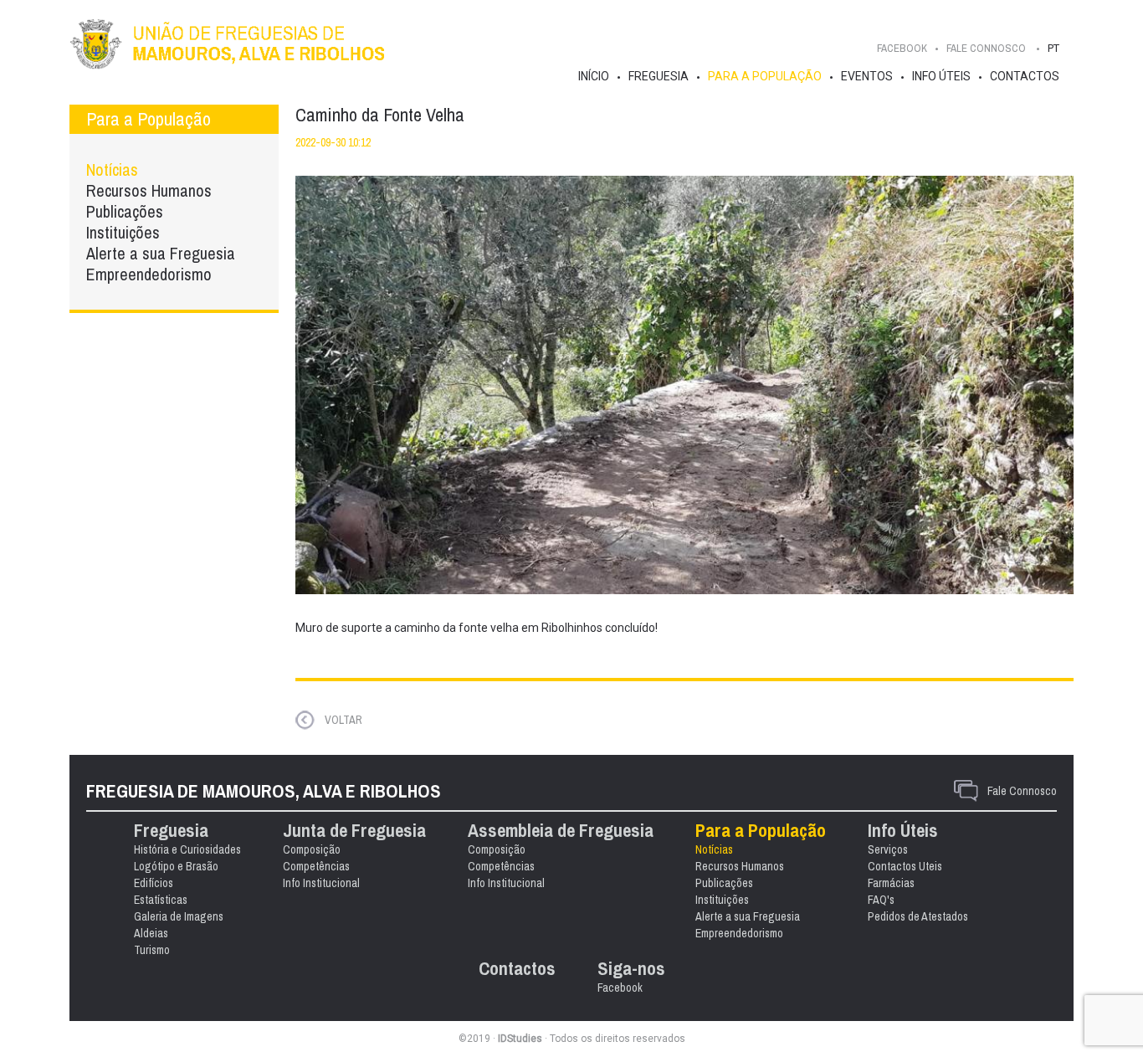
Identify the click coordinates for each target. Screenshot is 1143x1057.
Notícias (112, 169)
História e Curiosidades (187, 849)
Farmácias (891, 882)
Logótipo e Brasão (176, 866)
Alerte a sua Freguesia (160, 253)
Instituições (123, 232)
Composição (312, 849)
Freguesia (658, 76)
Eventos (867, 76)
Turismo (152, 949)
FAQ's (881, 899)
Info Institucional (321, 882)
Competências (316, 866)
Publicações (124, 211)
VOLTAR (343, 719)
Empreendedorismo (149, 274)
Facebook (902, 48)
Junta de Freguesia (354, 830)
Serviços (888, 849)
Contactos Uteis (905, 866)
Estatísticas (160, 899)
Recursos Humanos (149, 190)
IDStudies (520, 1038)
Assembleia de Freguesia (561, 830)
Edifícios (153, 882)
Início (593, 76)
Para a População (765, 76)
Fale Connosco (1022, 790)
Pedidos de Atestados (918, 916)
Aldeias (151, 933)
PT (1053, 48)
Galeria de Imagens (178, 916)
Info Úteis (941, 76)
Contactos (1024, 76)
